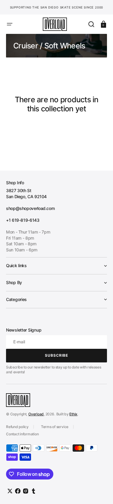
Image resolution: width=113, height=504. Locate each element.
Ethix (73, 414)
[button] (9, 24)
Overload (36, 414)
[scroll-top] (100, 491)
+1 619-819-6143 (22, 220)
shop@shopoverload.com (30, 208)
